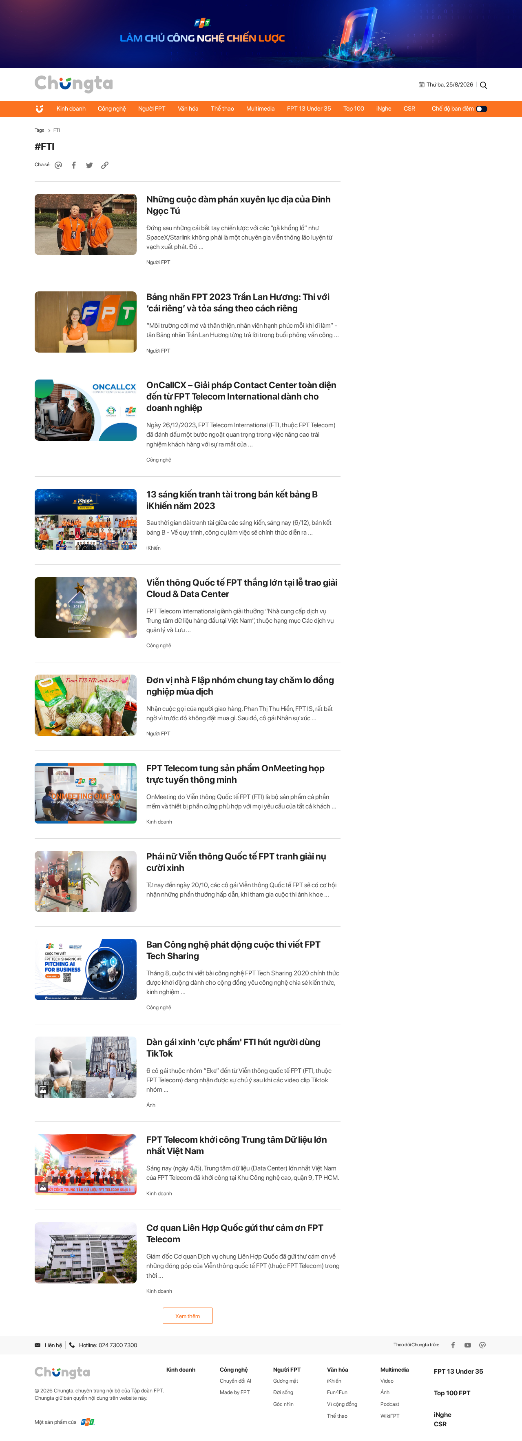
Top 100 (353, 109)
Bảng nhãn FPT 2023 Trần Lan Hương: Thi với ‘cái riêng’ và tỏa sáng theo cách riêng (238, 302)
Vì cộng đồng (342, 1404)
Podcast (389, 1404)
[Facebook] (454, 1345)
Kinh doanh (71, 109)
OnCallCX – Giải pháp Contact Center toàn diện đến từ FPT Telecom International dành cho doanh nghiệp (241, 396)
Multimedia (260, 109)
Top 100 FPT (452, 1393)
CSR (409, 109)
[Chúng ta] (74, 84)
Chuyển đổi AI (235, 1381)
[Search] (483, 84)
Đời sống (283, 1392)
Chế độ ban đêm (453, 109)
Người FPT (152, 109)
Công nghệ (112, 109)
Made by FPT (235, 1392)
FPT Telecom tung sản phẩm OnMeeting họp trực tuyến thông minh (235, 774)
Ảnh (150, 1105)
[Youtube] (468, 1345)
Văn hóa (188, 109)
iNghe (384, 109)
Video (387, 1381)
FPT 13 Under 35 (309, 109)
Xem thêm (187, 1316)
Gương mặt (285, 1381)
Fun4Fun (337, 1392)
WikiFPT (390, 1416)
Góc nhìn (283, 1404)
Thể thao (222, 109)
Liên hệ (53, 1345)
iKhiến (153, 548)
